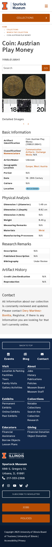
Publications (34, 379)
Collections (25, 17)
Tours (5, 379)
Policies (32, 383)
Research (32, 420)
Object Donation (37, 436)
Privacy (21, 540)
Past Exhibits (9, 415)
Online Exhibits (11, 411)
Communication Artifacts (33, 151)
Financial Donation (38, 432)
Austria (43, 166)
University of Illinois (27, 536)
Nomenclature (12, 153)
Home (4, 27)
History (31, 375)
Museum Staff (35, 391)
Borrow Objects (11, 440)
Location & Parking (13, 371)
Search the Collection (17, 32)
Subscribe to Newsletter (26, 494)
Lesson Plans (9, 444)
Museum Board (36, 387)
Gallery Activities (12, 387)
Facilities (7, 375)
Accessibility (10, 540)
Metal (41, 230)
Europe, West (32, 166)
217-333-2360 (15, 478)
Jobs (30, 371)
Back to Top (26, 345)
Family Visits (9, 383)
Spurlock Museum (14, 464)
